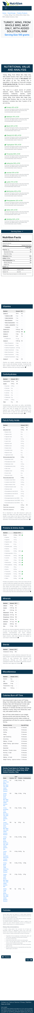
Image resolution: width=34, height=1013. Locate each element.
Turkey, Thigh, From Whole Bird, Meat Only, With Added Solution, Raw (5, 880)
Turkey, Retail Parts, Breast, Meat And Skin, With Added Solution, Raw (5, 843)
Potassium (5, 619)
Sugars (5, 383)
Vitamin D (5, 336)
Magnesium (6, 612)
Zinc (4, 626)
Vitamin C (5, 334)
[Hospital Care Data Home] (12, 3)
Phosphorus (6, 617)
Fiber (4, 401)
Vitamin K (5, 359)
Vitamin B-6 (6, 331)
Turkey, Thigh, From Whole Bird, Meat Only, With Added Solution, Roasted (5, 895)
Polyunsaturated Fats (8, 477)
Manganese (6, 614)
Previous (7, 957)
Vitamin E (5, 340)
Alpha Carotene (9, 318)
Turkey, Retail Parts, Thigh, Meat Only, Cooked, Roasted (6, 867)
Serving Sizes (16, 231)
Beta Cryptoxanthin (10, 322)
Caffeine (5, 683)
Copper (5, 607)
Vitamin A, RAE (9, 315)
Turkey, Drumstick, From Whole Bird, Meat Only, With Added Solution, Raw (5, 814)
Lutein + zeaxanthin (10, 325)
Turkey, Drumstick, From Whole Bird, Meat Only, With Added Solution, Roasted (5, 828)
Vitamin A (5, 313)
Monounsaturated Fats (9, 457)
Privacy (22, 1002)
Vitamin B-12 (6, 329)
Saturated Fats (7, 429)
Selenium (5, 621)
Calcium (5, 605)
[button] (25, 367)
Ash (4, 681)
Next (28, 960)
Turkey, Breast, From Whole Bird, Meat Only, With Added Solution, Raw (5, 799)
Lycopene (7, 327)
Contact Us (4, 1002)
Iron (4, 610)
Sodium (5, 623)
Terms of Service (14, 1002)
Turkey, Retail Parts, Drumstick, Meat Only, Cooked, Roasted (6, 856)
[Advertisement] (17, 51)
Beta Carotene (8, 320)
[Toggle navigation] (6, 8)
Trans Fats (5, 505)
